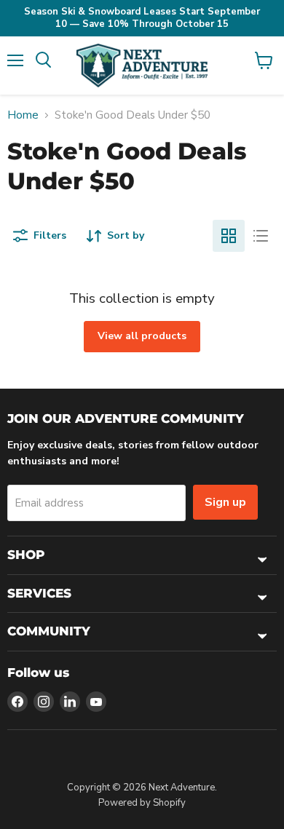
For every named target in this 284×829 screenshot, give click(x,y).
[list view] (261, 236)
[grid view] (229, 236)
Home (23, 115)
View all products (142, 336)
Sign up (225, 502)
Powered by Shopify (142, 802)
